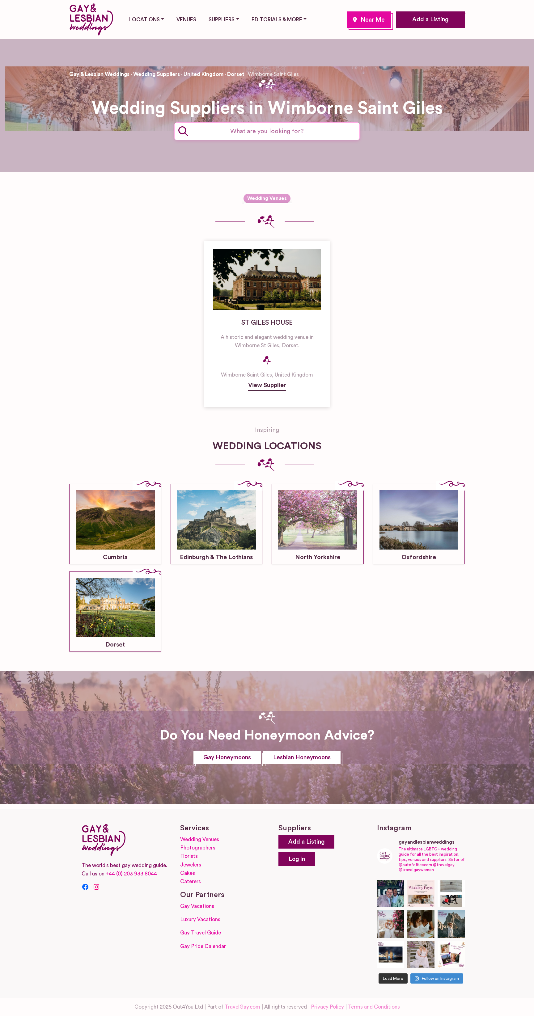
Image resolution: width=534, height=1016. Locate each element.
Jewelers (190, 864)
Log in (297, 859)
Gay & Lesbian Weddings (99, 74)
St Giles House (267, 322)
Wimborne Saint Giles (369, 19)
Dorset (235, 74)
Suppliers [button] (222, 19)
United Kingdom (203, 74)
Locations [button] (144, 19)
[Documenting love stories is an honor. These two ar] (390, 893)
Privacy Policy (327, 1007)
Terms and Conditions (374, 1007)
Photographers (197, 847)
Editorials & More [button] (277, 19)
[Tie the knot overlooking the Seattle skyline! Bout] (451, 954)
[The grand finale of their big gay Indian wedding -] (390, 954)
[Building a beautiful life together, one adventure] (451, 924)
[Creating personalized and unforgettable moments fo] (420, 924)
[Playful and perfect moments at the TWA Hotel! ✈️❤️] (451, 893)
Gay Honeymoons (227, 758)
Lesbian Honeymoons (302, 758)
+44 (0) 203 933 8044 (131, 873)
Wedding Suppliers (156, 74)
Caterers (190, 881)
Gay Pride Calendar (203, 946)
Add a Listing (430, 20)
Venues (186, 19)
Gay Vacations (197, 906)
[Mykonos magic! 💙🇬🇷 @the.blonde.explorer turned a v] (390, 924)
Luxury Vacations (200, 919)
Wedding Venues (267, 198)
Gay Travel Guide (200, 932)
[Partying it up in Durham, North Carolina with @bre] (420, 954)
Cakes (187, 873)
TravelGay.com (242, 1007)
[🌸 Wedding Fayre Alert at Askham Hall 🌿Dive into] (420, 893)
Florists (189, 856)
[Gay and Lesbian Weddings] (91, 18)
